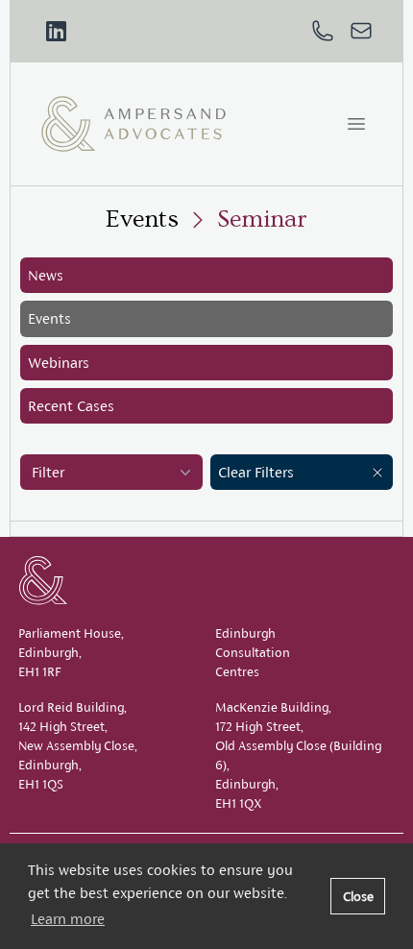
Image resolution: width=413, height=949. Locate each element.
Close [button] (358, 896)
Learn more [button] (68, 919)
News (45, 275)
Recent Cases (71, 406)
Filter (48, 472)
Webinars (58, 362)
